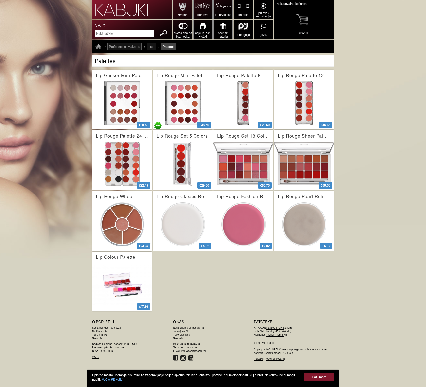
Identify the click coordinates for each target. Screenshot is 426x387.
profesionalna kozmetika (183, 34)
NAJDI (100, 26)
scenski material (223, 34)
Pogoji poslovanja (275, 358)
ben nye (202, 14)
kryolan (183, 14)
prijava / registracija (263, 14)
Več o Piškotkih (113, 379)
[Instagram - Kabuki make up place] (184, 359)
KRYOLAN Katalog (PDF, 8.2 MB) (273, 327)
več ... (95, 356)
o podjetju (243, 34)
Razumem (319, 376)
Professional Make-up (124, 46)
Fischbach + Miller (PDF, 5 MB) (271, 334)
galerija (243, 14)
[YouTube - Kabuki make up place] (191, 359)
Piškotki (258, 358)
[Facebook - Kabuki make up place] (176, 359)
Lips (151, 46)
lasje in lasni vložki (203, 34)
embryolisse (223, 14)
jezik (264, 34)
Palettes (169, 46)
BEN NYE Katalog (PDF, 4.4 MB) (272, 331)
